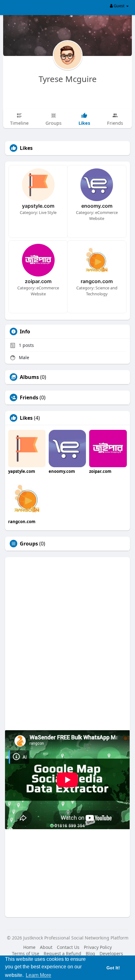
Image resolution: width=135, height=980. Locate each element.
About (46, 947)
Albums (29, 377)
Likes (26, 417)
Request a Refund (62, 953)
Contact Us (68, 947)
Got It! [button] (113, 967)
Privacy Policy (98, 947)
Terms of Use (25, 953)
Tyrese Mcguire (68, 79)
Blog (90, 953)
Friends (29, 397)
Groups (29, 543)
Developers (111, 953)
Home (29, 947)
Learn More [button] (38, 975)
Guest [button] (119, 5)
